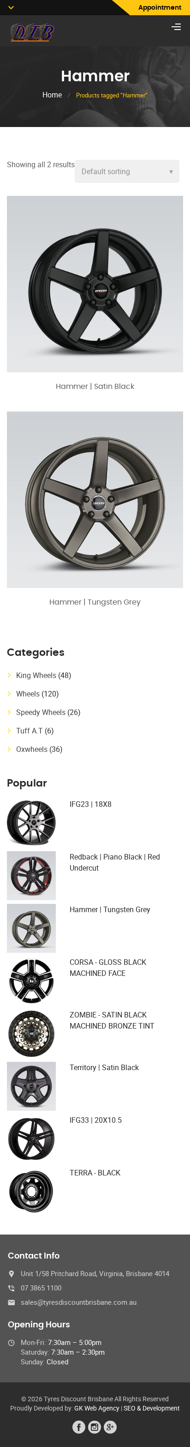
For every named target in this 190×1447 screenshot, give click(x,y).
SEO (130, 1408)
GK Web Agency (96, 1408)
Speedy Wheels (40, 712)
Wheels (28, 694)
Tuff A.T (29, 731)
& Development (158, 1408)
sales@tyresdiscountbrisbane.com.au (79, 1302)
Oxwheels (32, 749)
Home (52, 95)
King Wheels (36, 675)
